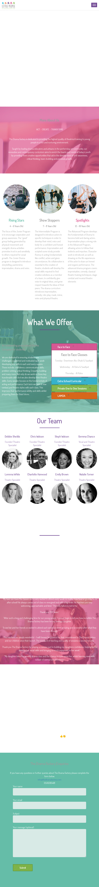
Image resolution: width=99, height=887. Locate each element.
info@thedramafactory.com (49, 779)
